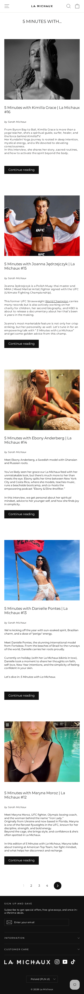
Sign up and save (18, 903)
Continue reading (21, 170)
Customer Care (16, 949)
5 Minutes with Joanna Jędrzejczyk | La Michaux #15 (39, 266)
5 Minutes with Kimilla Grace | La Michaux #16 (42, 109)
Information (14, 938)
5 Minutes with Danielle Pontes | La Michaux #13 (36, 610)
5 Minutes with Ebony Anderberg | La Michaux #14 (38, 440)
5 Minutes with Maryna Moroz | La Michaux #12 (34, 795)
